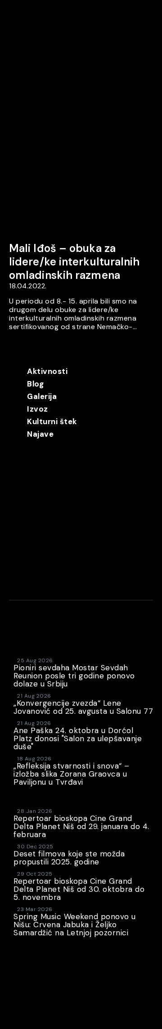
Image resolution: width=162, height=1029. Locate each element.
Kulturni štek (52, 421)
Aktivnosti (47, 371)
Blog (35, 384)
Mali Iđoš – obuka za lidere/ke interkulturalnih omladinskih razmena (74, 261)
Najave (40, 434)
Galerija (42, 396)
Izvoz (37, 409)
